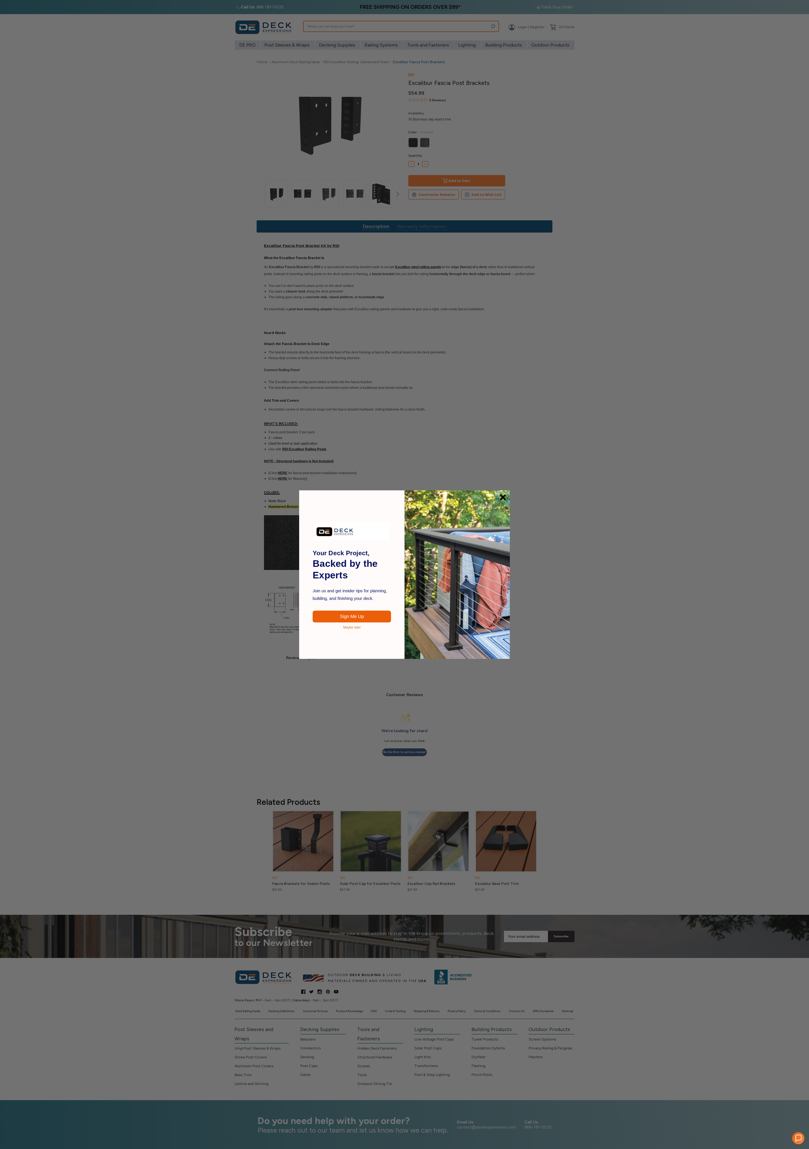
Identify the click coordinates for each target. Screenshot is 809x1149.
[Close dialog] (503, 497)
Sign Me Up (352, 616)
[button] (798, 1138)
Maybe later (352, 627)
